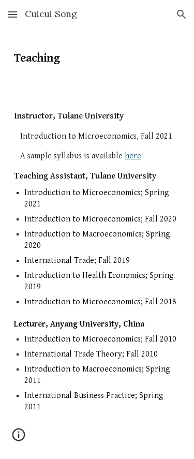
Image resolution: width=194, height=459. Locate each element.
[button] (12, 14)
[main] (97, 54)
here (133, 156)
